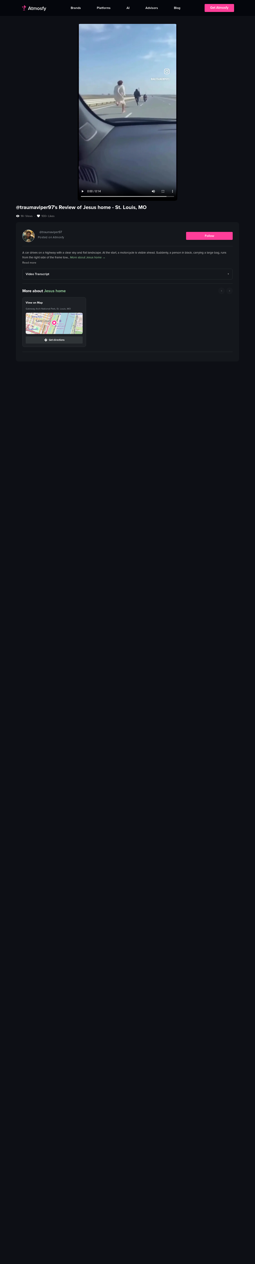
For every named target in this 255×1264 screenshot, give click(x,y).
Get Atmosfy (219, 7)
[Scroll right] (229, 291)
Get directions (57, 340)
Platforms (104, 8)
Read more (29, 263)
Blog (177, 8)
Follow (209, 235)
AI (128, 8)
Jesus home (55, 291)
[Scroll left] (221, 291)
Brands (76, 8)
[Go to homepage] (33, 8)
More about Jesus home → (87, 257)
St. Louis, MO (131, 207)
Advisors (151, 8)
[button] (54, 323)
